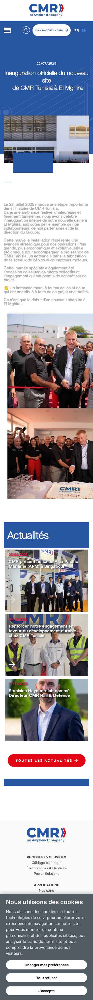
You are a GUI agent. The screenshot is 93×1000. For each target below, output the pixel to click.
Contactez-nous (49, 30)
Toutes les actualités (44, 760)
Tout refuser (46, 978)
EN (84, 30)
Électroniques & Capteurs (47, 868)
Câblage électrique (47, 863)
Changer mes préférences (47, 965)
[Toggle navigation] (7, 30)
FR (76, 30)
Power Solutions (46, 874)
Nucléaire (46, 890)
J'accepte (46, 991)
